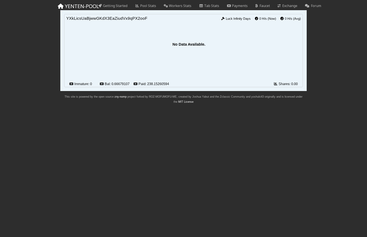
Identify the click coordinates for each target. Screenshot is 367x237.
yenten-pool (78, 6)
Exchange (289, 5)
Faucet (264, 5)
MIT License (185, 101)
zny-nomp (120, 96)
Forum (315, 5)
